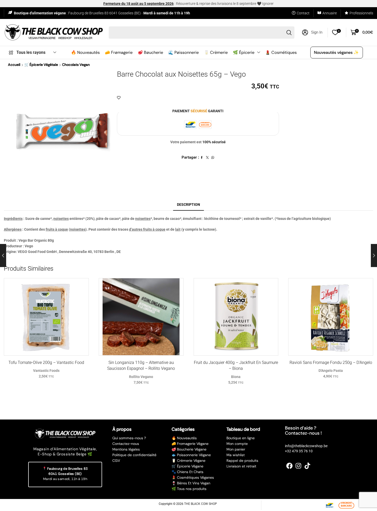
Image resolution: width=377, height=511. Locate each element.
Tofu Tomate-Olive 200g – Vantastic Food (46, 362)
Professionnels (361, 13)
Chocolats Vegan (76, 64)
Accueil (14, 64)
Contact (303, 13)
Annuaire (329, 13)
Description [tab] (188, 204)
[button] (312, 32)
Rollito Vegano (141, 377)
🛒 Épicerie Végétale (41, 64)
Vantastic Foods (46, 371)
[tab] (188, 204)
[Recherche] (289, 32)
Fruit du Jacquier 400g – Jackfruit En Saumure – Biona (236, 365)
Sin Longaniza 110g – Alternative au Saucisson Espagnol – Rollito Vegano (141, 365)
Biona (236, 377)
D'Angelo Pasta (331, 371)
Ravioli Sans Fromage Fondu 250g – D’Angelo (331, 362)
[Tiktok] (307, 465)
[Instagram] (298, 465)
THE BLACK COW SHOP (200, 504)
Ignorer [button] (268, 4)
